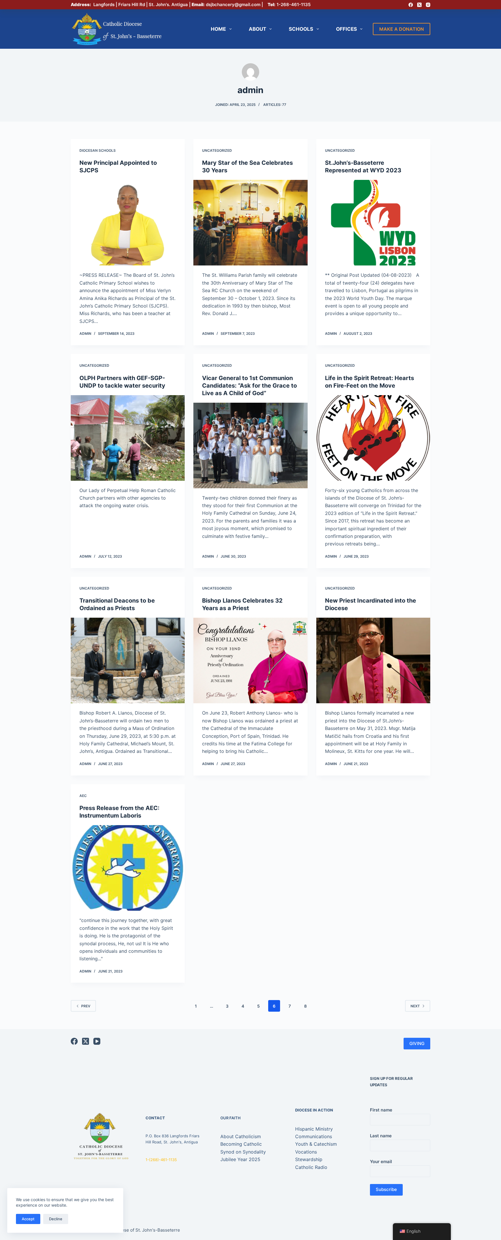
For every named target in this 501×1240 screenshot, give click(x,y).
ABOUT (257, 29)
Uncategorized (217, 150)
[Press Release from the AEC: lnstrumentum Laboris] (128, 868)
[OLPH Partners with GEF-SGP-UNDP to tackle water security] (128, 438)
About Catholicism (240, 1136)
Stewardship (308, 1159)
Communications (313, 1136)
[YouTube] (96, 1041)
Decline (55, 1218)
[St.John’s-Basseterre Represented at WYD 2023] (373, 222)
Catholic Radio (311, 1167)
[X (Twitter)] (419, 5)
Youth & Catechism (316, 1144)
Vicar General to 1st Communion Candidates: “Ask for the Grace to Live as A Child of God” (249, 386)
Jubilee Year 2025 (240, 1159)
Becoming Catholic (241, 1144)
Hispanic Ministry (314, 1129)
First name (381, 1110)
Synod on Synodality (243, 1152)
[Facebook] (411, 5)
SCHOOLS (301, 29)
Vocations (306, 1152)
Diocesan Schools (97, 150)
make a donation (401, 29)
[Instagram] (428, 5)
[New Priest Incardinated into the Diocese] (373, 660)
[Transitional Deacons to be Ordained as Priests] (128, 660)
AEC (83, 795)
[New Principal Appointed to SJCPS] (128, 222)
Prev (85, 1006)
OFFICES (346, 29)
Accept (28, 1218)
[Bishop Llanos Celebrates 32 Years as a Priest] (250, 660)
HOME (218, 29)
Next (415, 1006)
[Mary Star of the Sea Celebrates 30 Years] (250, 222)
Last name (381, 1135)
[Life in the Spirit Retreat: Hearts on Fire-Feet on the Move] (373, 438)
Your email (381, 1161)
